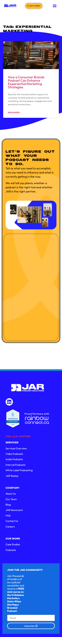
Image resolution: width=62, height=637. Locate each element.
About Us (11, 493)
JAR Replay (12, 475)
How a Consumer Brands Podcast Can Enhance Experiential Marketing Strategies (26, 82)
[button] (55, 6)
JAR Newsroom (14, 510)
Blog (8, 504)
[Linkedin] (9, 402)
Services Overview (16, 448)
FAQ (8, 515)
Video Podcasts (14, 453)
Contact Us (12, 521)
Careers (10, 526)
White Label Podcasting (19, 470)
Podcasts (11, 550)
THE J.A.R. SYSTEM (18, 436)
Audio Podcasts (14, 459)
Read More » (14, 112)
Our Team (11, 499)
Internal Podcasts (15, 464)
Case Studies (13, 544)
